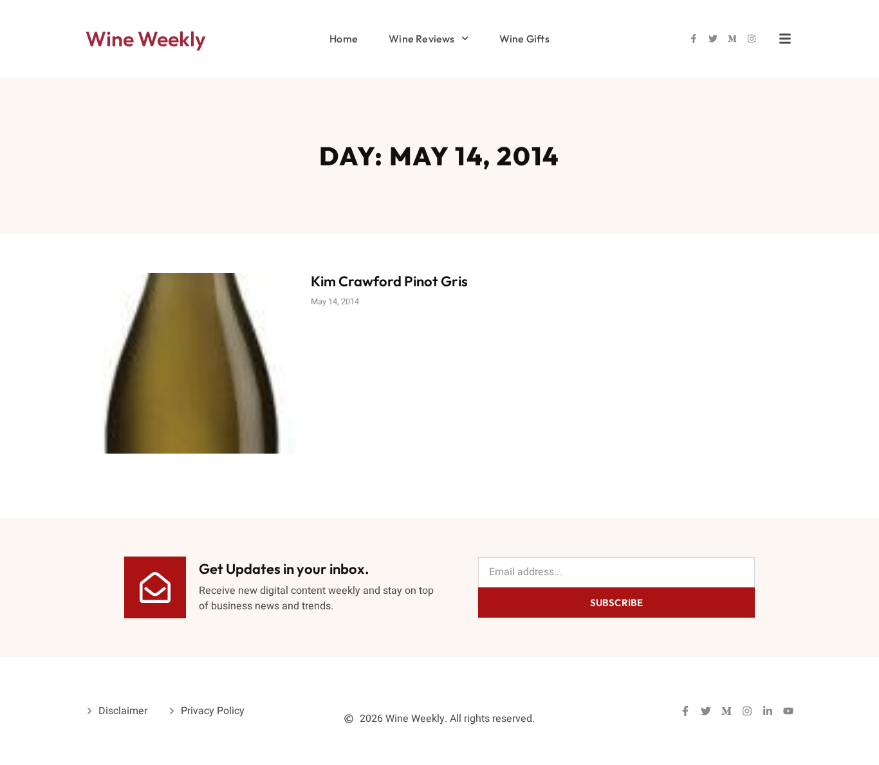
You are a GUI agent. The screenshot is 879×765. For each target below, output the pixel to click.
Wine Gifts (524, 38)
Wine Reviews (421, 38)
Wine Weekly (146, 38)
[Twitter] (712, 38)
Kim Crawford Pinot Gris (389, 281)
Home (343, 38)
